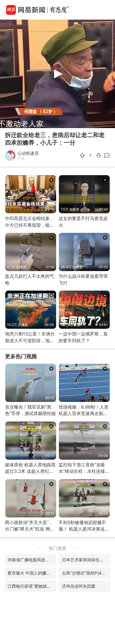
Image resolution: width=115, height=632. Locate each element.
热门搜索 (57, 548)
